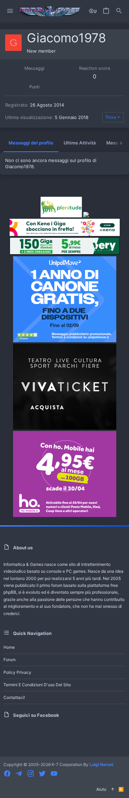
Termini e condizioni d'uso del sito (37, 684)
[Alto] (112, 790)
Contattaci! (14, 697)
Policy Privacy (17, 672)
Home (9, 647)
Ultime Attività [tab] (80, 142)
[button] (10, 11)
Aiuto (101, 789)
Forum (9, 659)
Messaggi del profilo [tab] (31, 142)
